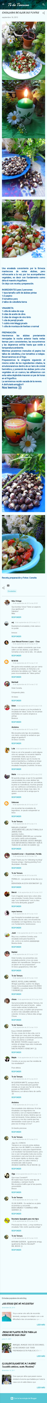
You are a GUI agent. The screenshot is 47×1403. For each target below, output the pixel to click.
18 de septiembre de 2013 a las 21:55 (29, 706)
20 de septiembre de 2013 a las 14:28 (25, 1200)
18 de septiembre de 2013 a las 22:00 (25, 729)
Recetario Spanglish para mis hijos (25, 1219)
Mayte (14, 1057)
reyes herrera (17, 911)
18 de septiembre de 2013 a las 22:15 (28, 749)
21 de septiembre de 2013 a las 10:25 (25, 1238)
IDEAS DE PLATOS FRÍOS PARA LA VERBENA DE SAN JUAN (19, 1334)
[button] (43, 13)
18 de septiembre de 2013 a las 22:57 (25, 805)
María (14, 774)
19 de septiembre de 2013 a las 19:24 (25, 1027)
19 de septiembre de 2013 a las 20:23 (25, 1079)
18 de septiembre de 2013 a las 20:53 (25, 603)
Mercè (14, 892)
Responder (16, 617)
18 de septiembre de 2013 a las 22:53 (29, 774)
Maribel (14, 952)
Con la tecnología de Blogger (25, 1398)
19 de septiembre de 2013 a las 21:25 (25, 1105)
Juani (14, 933)
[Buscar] (43, 5)
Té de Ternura (18, 4)
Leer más (41, 1325)
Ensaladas (12, 591)
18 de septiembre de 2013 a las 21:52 (25, 684)
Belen (14, 706)
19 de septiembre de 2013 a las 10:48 (29, 933)
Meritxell (15, 682)
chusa (14, 999)
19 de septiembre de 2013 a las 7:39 (25, 856)
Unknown (15, 802)
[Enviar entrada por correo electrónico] (8, 586)
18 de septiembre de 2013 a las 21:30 (25, 644)
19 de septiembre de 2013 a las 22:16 (25, 1139)
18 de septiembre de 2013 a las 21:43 (25, 663)
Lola (13, 748)
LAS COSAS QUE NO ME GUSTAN (17, 1303)
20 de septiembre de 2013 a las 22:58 (25, 1221)
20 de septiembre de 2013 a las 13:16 (28, 1174)
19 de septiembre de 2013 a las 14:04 (25, 978)
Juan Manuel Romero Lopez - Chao (26, 641)
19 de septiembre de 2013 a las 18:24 (29, 999)
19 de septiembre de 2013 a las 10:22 (25, 914)
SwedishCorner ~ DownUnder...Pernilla (26, 854)
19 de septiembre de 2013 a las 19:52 (29, 1057)
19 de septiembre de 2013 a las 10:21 (30, 892)
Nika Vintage (16, 601)
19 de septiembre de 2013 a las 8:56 (25, 875)
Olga (13, 1174)
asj (13, 622)
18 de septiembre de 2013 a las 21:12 (27, 622)
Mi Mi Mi (15, 661)
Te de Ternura (17, 821)
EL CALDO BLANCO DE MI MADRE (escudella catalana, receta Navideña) (19, 1365)
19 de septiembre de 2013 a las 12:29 (25, 954)
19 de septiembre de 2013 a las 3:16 (25, 824)
